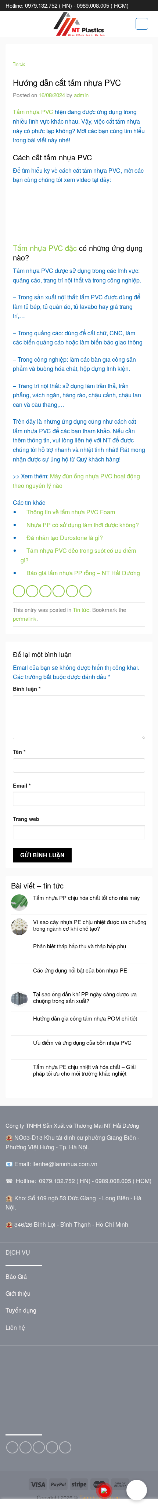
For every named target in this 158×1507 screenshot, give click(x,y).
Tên (19, 751)
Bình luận (27, 688)
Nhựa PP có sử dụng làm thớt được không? (82, 525)
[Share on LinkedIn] (85, 591)
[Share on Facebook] (32, 591)
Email (22, 785)
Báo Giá (16, 1276)
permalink (24, 618)
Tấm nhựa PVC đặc (45, 247)
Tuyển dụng (21, 1310)
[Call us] (52, 1447)
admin (81, 95)
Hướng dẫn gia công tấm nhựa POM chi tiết (86, 1018)
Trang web (26, 818)
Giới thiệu (18, 1293)
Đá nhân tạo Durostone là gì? (64, 537)
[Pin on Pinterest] (72, 591)
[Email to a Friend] (59, 591)
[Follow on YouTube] (65, 1447)
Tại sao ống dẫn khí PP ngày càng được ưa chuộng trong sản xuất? (85, 997)
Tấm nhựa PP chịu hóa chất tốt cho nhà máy (86, 897)
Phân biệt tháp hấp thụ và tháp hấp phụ (79, 946)
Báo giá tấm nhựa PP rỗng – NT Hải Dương (83, 573)
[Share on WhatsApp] (19, 591)
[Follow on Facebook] (12, 1447)
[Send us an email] (39, 1447)
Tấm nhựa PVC (33, 111)
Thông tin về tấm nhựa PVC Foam (70, 512)
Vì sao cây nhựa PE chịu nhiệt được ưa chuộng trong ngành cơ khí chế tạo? (89, 925)
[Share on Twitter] (45, 591)
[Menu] (10, 24)
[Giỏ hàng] (142, 24)
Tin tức (19, 64)
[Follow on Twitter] (25, 1447)
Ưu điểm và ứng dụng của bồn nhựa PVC (82, 1042)
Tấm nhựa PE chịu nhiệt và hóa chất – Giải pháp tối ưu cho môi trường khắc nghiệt (84, 1070)
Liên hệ (15, 1327)
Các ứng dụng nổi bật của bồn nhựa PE (80, 970)
